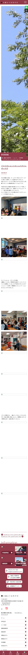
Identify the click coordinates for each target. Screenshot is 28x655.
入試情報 (17, 654)
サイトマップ (4, 614)
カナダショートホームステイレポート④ (11, 536)
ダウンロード (24, 654)
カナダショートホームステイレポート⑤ (13, 534)
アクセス (5, 650)
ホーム (3, 654)
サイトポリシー (18, 612)
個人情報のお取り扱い (6, 612)
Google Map (5, 603)
